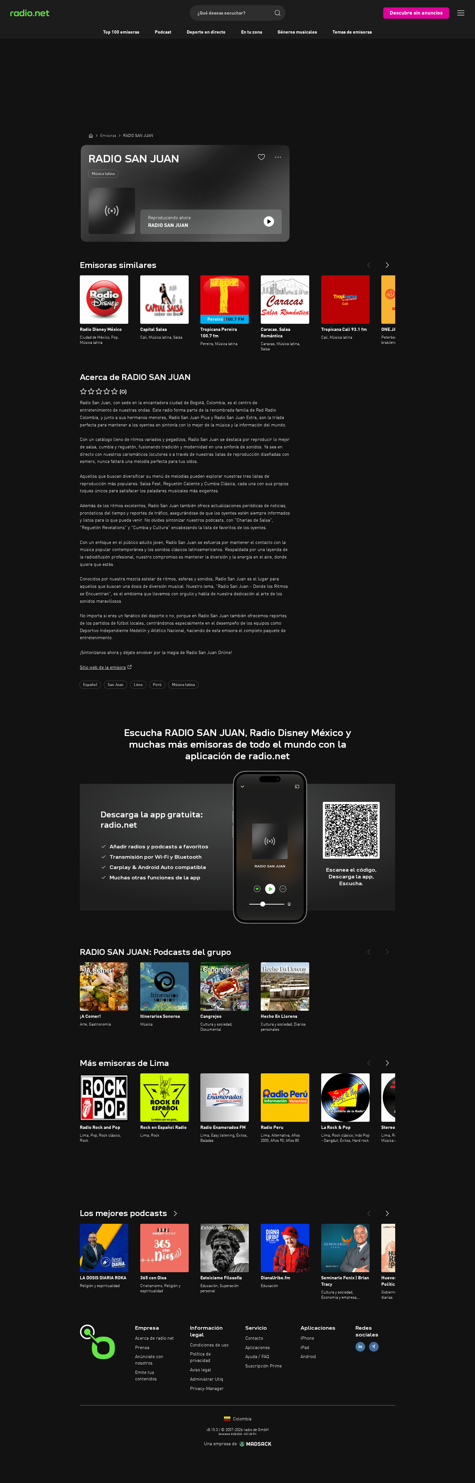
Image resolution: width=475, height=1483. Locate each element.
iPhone (307, 1338)
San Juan (115, 685)
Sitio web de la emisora (103, 667)
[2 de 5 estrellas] (91, 391)
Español (90, 685)
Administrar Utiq (206, 1379)
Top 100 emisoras (121, 32)
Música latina (103, 174)
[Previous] (368, 262)
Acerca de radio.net (154, 1338)
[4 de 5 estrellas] (107, 391)
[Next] (387, 262)
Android (308, 1357)
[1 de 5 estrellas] (83, 391)
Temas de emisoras (352, 32)
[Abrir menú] (461, 13)
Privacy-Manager (207, 1388)
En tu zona (251, 32)
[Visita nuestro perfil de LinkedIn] (360, 1346)
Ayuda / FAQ (257, 1357)
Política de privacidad (200, 1357)
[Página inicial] (90, 135)
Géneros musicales (297, 32)
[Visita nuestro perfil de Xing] (373, 1346)
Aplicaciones (257, 1347)
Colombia (241, 1419)
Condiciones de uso (209, 1345)
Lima (138, 685)
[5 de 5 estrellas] (114, 391)
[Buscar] (277, 13)
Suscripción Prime (263, 1366)
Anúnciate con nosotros (149, 1360)
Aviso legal (200, 1370)
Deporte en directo (206, 32)
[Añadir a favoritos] (261, 157)
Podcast (163, 32)
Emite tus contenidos (146, 1375)
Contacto (254, 1338)
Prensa (142, 1347)
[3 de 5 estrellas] (99, 391)
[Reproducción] (269, 221)
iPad (305, 1347)
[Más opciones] (278, 157)
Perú (157, 685)
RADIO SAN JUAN (168, 225)
